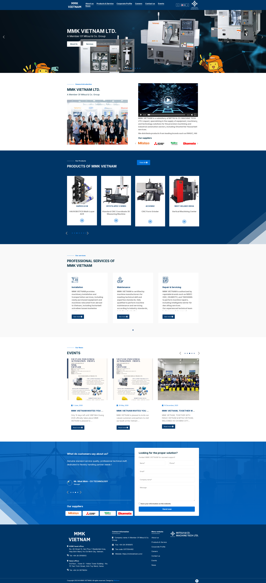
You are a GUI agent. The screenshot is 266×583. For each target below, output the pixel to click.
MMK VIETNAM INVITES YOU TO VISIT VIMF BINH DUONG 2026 (103, 410)
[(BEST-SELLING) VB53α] (150, 190)
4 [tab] (133, 68)
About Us (74, 44)
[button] (168, 100)
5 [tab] (135, 68)
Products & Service (105, 4)
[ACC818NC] (116, 190)
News (88, 6)
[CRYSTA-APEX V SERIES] (82, 190)
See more (77, 317)
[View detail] (82, 220)
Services (89, 44)
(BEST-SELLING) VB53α (150, 206)
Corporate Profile (124, 4)
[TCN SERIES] (184, 190)
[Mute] (192, 115)
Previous (3, 36)
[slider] (166, 114)
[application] (168, 100)
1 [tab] (126, 68)
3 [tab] (131, 68)
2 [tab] (129, 68)
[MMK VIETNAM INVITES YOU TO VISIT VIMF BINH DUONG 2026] (87, 379)
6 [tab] (138, 68)
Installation (77, 287)
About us (90, 4)
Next (261, 36)
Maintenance (123, 287)
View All (143, 163)
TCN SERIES (184, 206)
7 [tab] (140, 68)
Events (161, 4)
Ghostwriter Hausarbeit (186, 127)
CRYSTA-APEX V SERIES (82, 206)
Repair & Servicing (172, 287)
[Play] (141, 115)
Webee (116, 580)
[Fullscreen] (195, 115)
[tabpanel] (82, 200)
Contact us (150, 4)
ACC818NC (116, 206)
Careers (138, 4)
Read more (77, 428)
